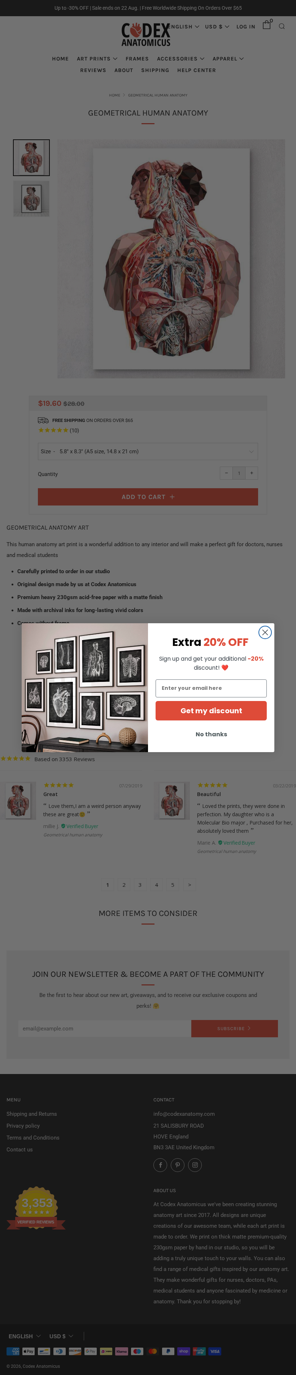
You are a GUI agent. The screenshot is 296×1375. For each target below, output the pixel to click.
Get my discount (211, 711)
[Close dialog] (265, 632)
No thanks (211, 734)
